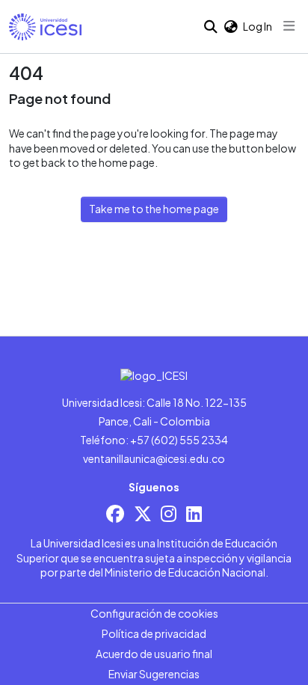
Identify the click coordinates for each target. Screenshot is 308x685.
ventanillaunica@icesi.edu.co (154, 458)
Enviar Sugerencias (154, 674)
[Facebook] (115, 513)
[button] (45, 26)
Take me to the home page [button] (154, 208)
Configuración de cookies (154, 613)
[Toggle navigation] (289, 26)
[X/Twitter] (143, 513)
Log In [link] (257, 26)
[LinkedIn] (194, 513)
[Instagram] (168, 513)
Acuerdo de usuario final (154, 653)
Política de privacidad (154, 633)
